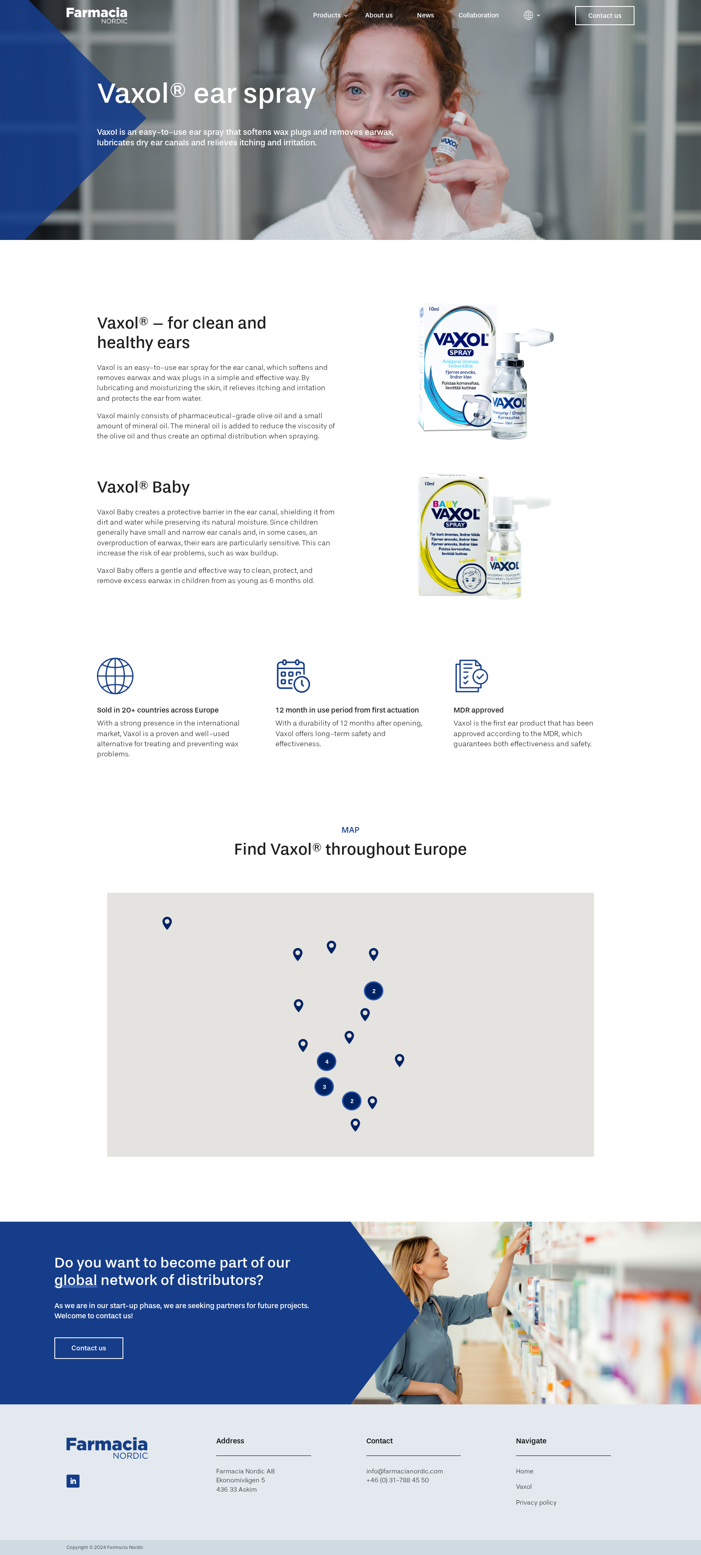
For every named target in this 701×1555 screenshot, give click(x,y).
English (528, 15)
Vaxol (524, 1486)
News (425, 15)
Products (327, 15)
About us (379, 15)
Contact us (604, 15)
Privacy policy (536, 1502)
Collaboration (478, 15)
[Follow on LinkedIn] (73, 1481)
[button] (372, 1102)
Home (524, 1471)
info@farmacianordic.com (404, 1471)
